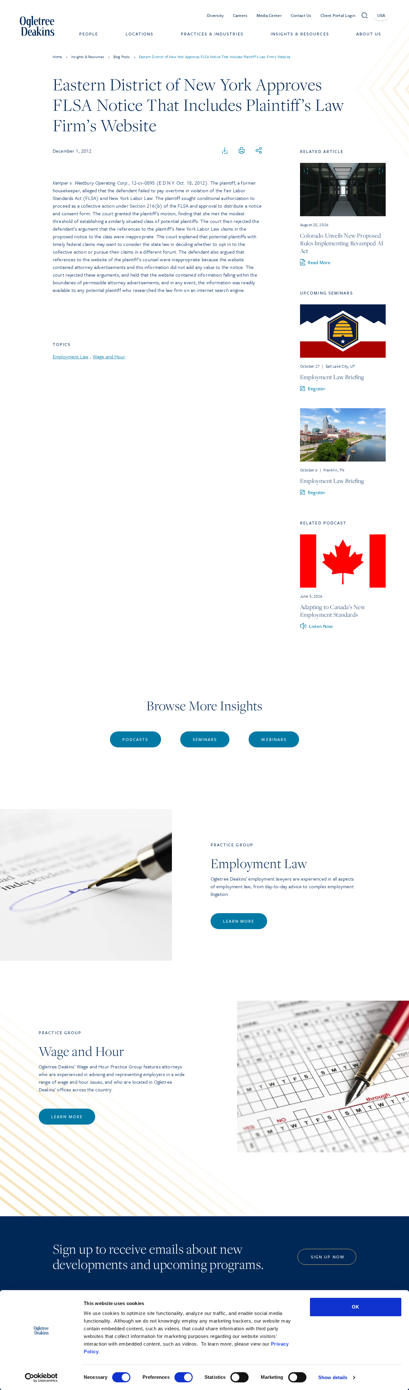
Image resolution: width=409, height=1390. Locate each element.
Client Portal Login (337, 15)
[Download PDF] (225, 150)
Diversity (215, 15)
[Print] (241, 150)
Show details (332, 1377)
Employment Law (71, 356)
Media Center (269, 15)
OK (355, 1307)
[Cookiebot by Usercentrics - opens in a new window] (41, 1377)
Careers (240, 15)
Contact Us (301, 15)
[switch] (183, 1377)
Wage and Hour (109, 356)
